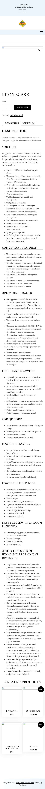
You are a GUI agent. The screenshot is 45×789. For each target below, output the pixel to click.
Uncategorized (16, 115)
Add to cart (22, 107)
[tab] (12, 123)
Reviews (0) (28, 123)
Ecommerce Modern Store (25, 782)
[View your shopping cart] (22, 38)
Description (12, 123)
